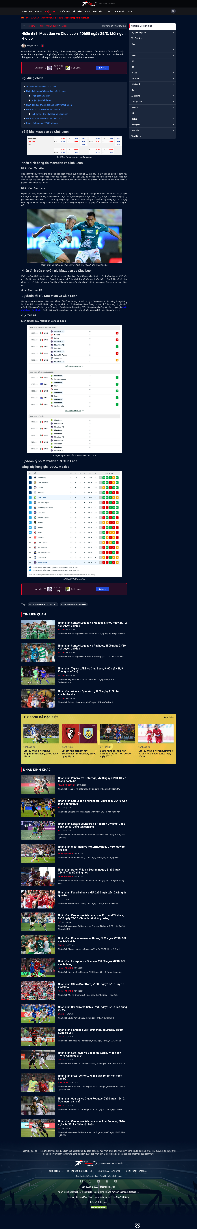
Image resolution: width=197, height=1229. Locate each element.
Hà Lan (134, 119)
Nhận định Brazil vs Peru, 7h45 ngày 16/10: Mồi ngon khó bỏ (90, 1077)
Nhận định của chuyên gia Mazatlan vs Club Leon (49, 105)
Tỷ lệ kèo (77, 11)
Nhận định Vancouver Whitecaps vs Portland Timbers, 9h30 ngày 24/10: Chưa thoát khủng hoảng (91, 917)
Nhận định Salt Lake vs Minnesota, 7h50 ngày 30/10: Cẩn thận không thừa (92, 802)
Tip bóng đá (64, 11)
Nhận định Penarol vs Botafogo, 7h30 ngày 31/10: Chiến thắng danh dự (92, 779)
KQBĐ (87, 11)
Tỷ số (108, 11)
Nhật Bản (135, 130)
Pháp (133, 55)
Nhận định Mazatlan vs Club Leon (43, 604)
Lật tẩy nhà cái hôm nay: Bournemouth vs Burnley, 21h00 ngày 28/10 (79, 753)
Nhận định (50, 11)
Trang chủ (26, 11)
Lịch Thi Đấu (119, 11)
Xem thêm (169, 717)
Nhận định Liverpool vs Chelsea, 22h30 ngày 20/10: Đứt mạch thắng (91, 963)
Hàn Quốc (135, 125)
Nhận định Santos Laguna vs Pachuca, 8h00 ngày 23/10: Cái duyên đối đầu (92, 647)
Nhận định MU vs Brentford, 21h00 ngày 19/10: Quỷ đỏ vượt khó (91, 985)
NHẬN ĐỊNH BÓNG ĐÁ (49, 26)
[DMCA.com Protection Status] (98, 1208)
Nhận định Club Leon (41, 100)
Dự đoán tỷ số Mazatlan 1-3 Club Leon (44, 118)
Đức (133, 44)
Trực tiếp (97, 11)
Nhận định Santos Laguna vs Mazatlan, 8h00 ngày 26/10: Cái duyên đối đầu (92, 624)
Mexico (65, 26)
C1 (132, 61)
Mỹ (132, 113)
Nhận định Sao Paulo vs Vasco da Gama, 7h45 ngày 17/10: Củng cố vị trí (89, 1054)
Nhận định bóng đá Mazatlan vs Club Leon (46, 91)
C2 (132, 67)
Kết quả (102, 68)
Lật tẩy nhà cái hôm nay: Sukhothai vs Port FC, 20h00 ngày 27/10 (115, 753)
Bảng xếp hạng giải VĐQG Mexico (42, 123)
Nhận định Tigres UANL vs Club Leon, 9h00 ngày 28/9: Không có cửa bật (91, 670)
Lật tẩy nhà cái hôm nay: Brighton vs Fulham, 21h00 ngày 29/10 (40, 753)
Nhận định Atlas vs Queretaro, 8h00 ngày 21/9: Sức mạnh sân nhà (89, 693)
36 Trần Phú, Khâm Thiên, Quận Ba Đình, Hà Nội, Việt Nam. (102, 1197)
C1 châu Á (135, 84)
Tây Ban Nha (136, 38)
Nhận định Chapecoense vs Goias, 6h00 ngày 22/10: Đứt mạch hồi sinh (92, 940)
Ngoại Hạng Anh (138, 32)
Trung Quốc (136, 102)
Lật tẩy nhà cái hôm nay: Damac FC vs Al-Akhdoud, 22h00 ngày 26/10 (155, 753)
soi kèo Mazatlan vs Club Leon (73, 604)
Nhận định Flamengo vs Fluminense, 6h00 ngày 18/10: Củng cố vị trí (90, 1031)
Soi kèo (38, 11)
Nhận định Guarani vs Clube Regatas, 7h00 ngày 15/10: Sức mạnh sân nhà (91, 1100)
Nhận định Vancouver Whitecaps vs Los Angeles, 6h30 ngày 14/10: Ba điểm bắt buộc (91, 1123)
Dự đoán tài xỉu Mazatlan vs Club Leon (44, 109)
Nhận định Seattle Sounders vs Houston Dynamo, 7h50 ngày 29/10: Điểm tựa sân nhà (91, 825)
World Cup (136, 136)
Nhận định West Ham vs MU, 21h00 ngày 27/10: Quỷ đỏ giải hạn (91, 848)
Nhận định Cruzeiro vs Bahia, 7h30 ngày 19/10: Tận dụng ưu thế (92, 1008)
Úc (132, 90)
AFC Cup (135, 78)
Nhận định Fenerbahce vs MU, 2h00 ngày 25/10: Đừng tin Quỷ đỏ (92, 894)
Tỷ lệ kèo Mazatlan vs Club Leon (41, 86)
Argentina (135, 96)
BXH (130, 11)
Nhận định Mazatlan (40, 96)
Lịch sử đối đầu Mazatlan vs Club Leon (49, 114)
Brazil (134, 73)
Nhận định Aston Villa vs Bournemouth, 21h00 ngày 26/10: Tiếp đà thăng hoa (89, 871)
